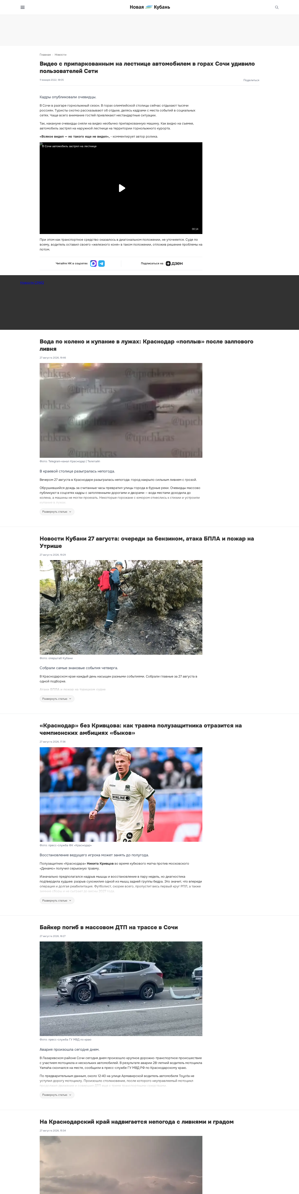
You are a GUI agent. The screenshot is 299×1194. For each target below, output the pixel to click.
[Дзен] (174, 263)
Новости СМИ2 (32, 282)
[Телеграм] (101, 263)
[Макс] (93, 263)
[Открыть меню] (23, 7)
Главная (45, 54)
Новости (60, 54)
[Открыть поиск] (276, 7)
